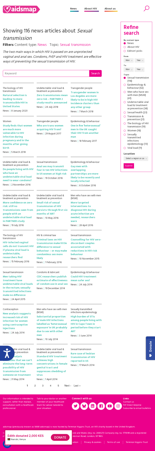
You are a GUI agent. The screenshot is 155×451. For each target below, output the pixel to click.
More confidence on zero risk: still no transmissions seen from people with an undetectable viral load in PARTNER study (18, 212)
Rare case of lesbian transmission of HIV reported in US (83, 357)
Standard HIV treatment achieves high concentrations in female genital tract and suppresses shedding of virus (52, 365)
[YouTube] (109, 406)
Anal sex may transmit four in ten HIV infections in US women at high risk (52, 170)
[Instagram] (118, 406)
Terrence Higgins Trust (137, 442)
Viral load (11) (134, 148)
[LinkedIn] (92, 406)
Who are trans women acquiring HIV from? (50, 128)
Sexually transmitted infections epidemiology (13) (137, 139)
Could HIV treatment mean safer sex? (83, 279)
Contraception (10, 309)
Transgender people (81, 88)
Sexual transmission (47, 162)
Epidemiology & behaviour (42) (136, 86)
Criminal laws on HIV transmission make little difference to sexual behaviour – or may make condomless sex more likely (52, 249)
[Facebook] (101, 406)
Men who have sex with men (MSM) (86, 197)
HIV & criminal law (46, 235)
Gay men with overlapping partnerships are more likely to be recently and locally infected (85, 173)
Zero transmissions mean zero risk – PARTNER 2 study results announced (52, 99)
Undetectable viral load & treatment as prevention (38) (138, 105)
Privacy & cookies (92, 442)
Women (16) (134, 130)
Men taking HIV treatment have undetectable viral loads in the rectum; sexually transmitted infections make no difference (18, 286)
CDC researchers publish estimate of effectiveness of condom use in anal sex (52, 280)
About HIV (90, 9)
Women (7, 121)
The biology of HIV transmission (13, 89)
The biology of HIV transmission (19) (138, 125)
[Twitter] (75, 406)
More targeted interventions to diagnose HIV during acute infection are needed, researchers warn (83, 212)
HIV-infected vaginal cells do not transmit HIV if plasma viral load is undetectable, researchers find (18, 249)
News (73, 9)
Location (129, 154)
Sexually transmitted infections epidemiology (84, 310)
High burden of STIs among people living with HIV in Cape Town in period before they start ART (86, 324)
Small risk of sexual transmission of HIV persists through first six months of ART (52, 208)
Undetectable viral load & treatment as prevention (50, 89)
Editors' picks (134, 51)
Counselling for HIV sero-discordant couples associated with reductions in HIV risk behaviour (86, 247)
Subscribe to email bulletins (137, 408)
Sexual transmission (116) (138, 79)
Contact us (128, 402)
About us (110, 9)
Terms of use (113, 442)
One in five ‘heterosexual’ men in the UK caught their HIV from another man (86, 131)
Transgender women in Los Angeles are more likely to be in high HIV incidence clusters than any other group (85, 99)
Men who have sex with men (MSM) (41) (138, 95)
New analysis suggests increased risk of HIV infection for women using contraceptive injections (17, 321)
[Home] (36, 9)
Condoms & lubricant (48, 272)
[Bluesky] (84, 406)
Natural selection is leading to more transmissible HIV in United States (15, 101)
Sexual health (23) (137, 112)
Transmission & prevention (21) (135, 118)
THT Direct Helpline (132, 405)
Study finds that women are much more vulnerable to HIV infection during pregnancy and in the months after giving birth (17, 137)
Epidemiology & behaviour (85, 121)
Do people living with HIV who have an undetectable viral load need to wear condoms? (18, 175)
